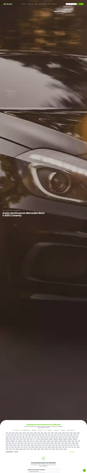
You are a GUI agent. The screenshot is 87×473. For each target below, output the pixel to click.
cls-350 (28, 445)
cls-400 (32, 445)
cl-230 (22, 443)
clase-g (66, 443)
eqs (46, 447)
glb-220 (42, 449)
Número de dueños (71, 430)
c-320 (52, 441)
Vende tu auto (23, 4)
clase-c (44, 441)
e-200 (56, 445)
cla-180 (48, 443)
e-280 (62, 445)
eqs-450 (49, 447)
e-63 (27, 447)
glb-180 (35, 449)
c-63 (16, 443)
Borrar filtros (72, 451)
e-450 (16, 447)
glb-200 (38, 449)
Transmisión (63, 430)
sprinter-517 (20, 441)
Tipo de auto (57, 430)
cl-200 (19, 443)
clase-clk (65, 441)
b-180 (66, 447)
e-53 (21, 447)
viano (31, 441)
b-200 (28, 449)
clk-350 (11, 445)
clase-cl (48, 441)
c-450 (10, 443)
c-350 (76, 441)
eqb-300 (36, 447)
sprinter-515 (8, 441)
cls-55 (50, 445)
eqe (43, 447)
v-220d (24, 441)
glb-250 (46, 449)
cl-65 (44, 443)
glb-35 (50, 449)
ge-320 (78, 447)
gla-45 (31, 449)
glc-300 (57, 449)
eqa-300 (33, 447)
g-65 (75, 447)
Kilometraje (50, 430)
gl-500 (10, 449)
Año (45, 430)
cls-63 (53, 445)
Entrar (81, 4)
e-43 (9, 447)
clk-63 (25, 445)
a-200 (70, 443)
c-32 (16, 441)
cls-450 (39, 445)
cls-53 (47, 445)
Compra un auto (30, 4)
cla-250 (55, 443)
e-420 (7, 447)
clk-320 (73, 443)
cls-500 (43, 445)
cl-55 (35, 443)
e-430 (12, 447)
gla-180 (17, 449)
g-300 (57, 447)
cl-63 (41, 443)
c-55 (13, 443)
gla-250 (24, 449)
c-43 (7, 443)
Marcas (29, 430)
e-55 (24, 447)
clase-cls (69, 441)
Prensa (49, 4)
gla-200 (21, 449)
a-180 (73, 441)
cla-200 (51, 443)
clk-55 (22, 445)
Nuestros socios (54, 4)
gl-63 (14, 449)
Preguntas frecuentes (42, 4)
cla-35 (59, 443)
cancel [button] (12, 451)
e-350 (74, 445)
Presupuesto (35, 430)
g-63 (72, 447)
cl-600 (38, 443)
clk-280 (77, 443)
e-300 (65, 445)
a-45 (29, 447)
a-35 (71, 445)
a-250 (36, 445)
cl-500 (29, 443)
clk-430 (14, 445)
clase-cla (56, 441)
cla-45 (62, 443)
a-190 (32, 443)
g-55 (69, 447)
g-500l (63, 447)
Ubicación (41, 430)
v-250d (28, 441)
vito (34, 441)
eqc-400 (40, 447)
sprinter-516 (13, 441)
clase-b (41, 441)
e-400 (77, 445)
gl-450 (7, 449)
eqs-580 (53, 447)
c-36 (79, 441)
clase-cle (60, 441)
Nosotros (36, 4)
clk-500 (18, 445)
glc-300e (61, 449)
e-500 (19, 447)
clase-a (37, 441)
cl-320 (26, 443)
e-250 (59, 445)
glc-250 (53, 449)
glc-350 (65, 449)
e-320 (68, 445)
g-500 (60, 447)
